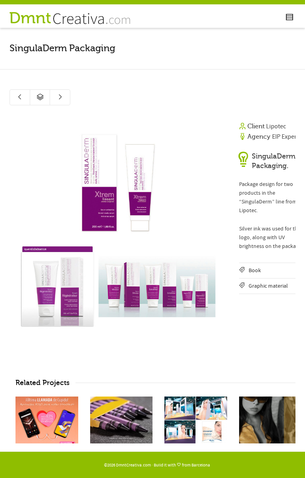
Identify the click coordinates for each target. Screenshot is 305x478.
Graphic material (268, 286)
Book (255, 270)
